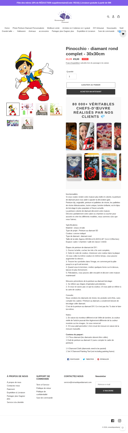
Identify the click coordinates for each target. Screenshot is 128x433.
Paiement (11, 389)
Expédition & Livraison (16, 392)
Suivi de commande (44, 398)
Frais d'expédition (73, 63)
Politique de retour (43, 388)
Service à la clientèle (15, 402)
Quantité (69, 72)
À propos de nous (14, 382)
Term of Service (42, 385)
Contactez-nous (13, 386)
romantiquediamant (114, 427)
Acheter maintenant (91, 92)
